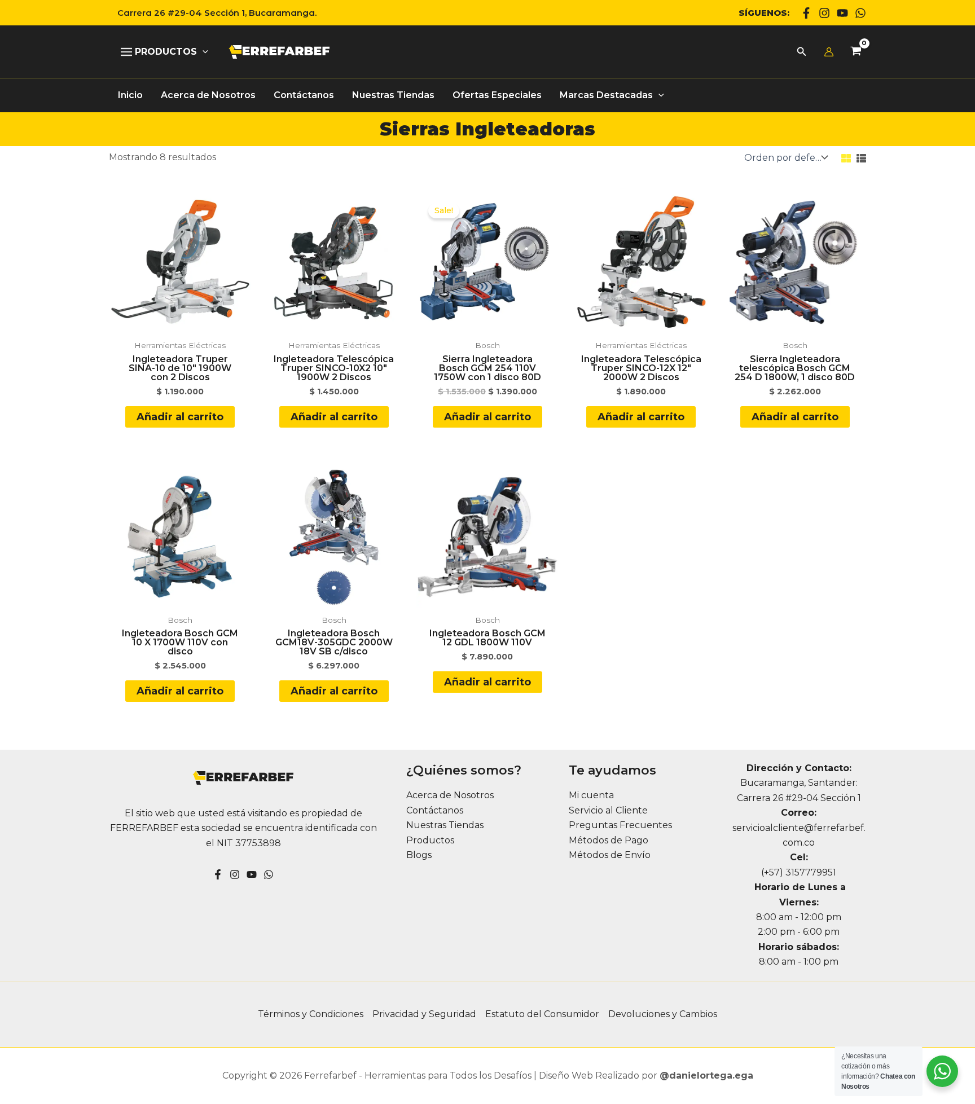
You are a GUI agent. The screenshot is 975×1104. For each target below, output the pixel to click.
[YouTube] (252, 874)
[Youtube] (842, 13)
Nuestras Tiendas (445, 825)
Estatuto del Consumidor (542, 1014)
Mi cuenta (591, 795)
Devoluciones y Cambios (662, 1014)
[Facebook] (806, 13)
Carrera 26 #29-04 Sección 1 (799, 798)
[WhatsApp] (860, 13)
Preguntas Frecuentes (620, 825)
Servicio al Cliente (608, 810)
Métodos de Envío (610, 855)
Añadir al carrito (180, 417)
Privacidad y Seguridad (424, 1014)
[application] (202, 51)
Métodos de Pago (608, 840)
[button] (213, 12)
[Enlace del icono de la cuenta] (829, 52)
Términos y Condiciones (310, 1014)
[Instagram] (824, 13)
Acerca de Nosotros (450, 795)
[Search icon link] (802, 53)
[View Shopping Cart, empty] (855, 52)
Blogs (419, 855)
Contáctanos (434, 810)
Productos (430, 840)
